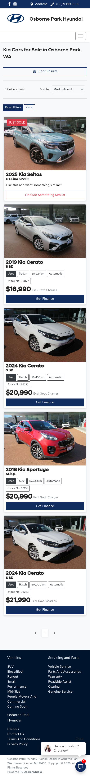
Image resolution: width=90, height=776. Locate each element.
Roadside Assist (59, 681)
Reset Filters (13, 107)
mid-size (13, 691)
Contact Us (15, 734)
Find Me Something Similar (45, 195)
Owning (54, 686)
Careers (13, 729)
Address (41, 4)
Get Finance (45, 299)
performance (17, 686)
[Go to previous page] (35, 633)
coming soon (17, 706)
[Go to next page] (54, 633)
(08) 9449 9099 (67, 4)
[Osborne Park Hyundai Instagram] (16, 4)
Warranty (55, 676)
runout (12, 676)
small (11, 681)
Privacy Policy (17, 744)
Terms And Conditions (23, 739)
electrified (15, 671)
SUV (10, 666)
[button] (80, 36)
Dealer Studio (33, 772)
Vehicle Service (59, 666)
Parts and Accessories (64, 671)
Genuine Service (60, 691)
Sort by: (45, 89)
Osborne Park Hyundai (56, 19)
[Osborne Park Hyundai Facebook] (10, 4)
